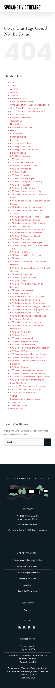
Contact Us (16, 120)
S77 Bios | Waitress (20, 293)
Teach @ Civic (27, 646)
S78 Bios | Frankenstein (22, 338)
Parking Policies (18, 136)
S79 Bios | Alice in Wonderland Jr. (27, 379)
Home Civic (16, 123)
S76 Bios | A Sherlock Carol (24, 165)
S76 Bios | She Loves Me (22, 187)
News (13, 130)
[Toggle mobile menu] (50, 7)
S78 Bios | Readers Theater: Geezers (29, 354)
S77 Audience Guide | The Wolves (27, 229)
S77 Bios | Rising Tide (21, 274)
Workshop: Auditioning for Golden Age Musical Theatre (28, 657)
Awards (14, 95)
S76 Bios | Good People (22, 178)
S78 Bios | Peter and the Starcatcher (29, 347)
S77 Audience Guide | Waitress (26, 232)
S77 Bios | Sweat (19, 280)
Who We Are (16, 408)
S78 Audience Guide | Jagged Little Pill (30, 306)
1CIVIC (13, 82)
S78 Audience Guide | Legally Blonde (29, 309)
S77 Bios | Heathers (20, 251)
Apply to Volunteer (28, 591)
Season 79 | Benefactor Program (27, 386)
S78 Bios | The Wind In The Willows (27, 373)
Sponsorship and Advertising (25, 398)
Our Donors (16, 133)
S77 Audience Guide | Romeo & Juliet (29, 216)
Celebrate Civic (18, 98)
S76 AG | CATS (17, 159)
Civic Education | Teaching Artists (27, 111)
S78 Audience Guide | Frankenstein (28, 303)
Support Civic (17, 402)
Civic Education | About (22, 101)
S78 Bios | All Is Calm (20, 331)
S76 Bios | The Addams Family (25, 191)
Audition (14, 92)
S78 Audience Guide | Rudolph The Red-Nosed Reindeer (28, 317)
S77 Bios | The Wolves (21, 290)
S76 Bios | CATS (18, 172)
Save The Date (18, 383)
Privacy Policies (18, 152)
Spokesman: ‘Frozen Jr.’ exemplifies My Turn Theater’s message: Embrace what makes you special (28, 671)
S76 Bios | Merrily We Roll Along (26, 181)
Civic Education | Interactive (24, 108)
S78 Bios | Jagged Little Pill (24, 341)
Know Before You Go (21, 127)
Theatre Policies (18, 405)
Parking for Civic (27, 578)
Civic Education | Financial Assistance (29, 104)
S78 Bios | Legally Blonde (23, 344)
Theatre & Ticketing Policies (27, 560)
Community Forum (20, 117)
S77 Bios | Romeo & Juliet (23, 277)
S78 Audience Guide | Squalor (25, 322)
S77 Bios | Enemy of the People (26, 242)
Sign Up (27, 610)
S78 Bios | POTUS (19, 351)
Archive (14, 88)
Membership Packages (28, 572)
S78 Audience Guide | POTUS (25, 312)
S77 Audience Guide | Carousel (26, 207)
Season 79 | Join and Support (25, 389)
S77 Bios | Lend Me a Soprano (25, 255)
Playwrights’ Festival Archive (24, 149)
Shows (13, 395)
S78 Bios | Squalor (19, 366)
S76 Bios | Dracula (19, 175)
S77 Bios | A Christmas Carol (25, 235)
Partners (14, 140)
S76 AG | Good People (21, 162)
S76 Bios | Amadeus (20, 168)
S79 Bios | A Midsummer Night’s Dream (30, 376)
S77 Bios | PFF (17, 258)
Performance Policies (21, 143)
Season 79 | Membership (23, 392)
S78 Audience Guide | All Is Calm (27, 296)
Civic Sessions (17, 114)
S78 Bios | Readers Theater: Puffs (27, 357)
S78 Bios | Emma (18, 334)
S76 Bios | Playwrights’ (21, 184)
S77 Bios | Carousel (20, 239)
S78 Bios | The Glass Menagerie (26, 370)
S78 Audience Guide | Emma (25, 299)
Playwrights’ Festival (20, 146)
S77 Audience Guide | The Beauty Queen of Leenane (27, 225)
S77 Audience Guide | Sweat (25, 219)
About (13, 85)
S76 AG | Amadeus (20, 155)
